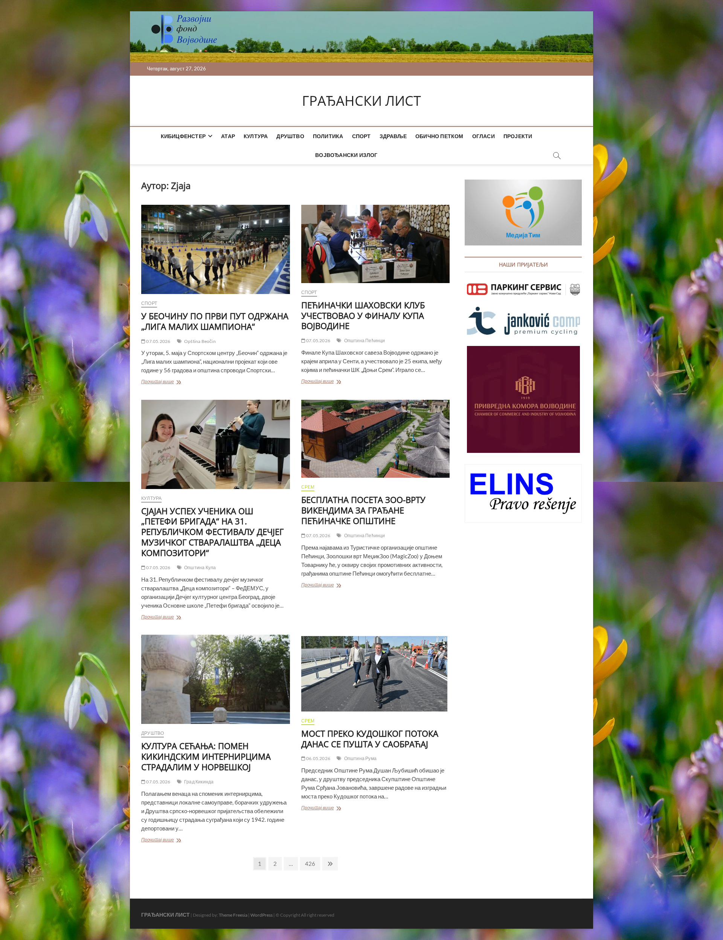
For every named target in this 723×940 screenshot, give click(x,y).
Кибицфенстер (183, 136)
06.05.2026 (317, 758)
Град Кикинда (199, 782)
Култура (256, 136)
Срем (308, 487)
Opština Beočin (200, 341)
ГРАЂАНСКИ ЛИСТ (361, 101)
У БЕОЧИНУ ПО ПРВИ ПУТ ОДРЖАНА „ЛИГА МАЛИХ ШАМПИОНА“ (214, 321)
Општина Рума (360, 758)
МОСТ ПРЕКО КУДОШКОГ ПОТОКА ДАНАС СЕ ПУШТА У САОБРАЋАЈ (369, 739)
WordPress (261, 915)
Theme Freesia (233, 915)
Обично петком (439, 136)
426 (311, 863)
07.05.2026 (157, 341)
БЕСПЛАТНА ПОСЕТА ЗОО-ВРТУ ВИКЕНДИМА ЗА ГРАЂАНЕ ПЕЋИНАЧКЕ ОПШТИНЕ (363, 510)
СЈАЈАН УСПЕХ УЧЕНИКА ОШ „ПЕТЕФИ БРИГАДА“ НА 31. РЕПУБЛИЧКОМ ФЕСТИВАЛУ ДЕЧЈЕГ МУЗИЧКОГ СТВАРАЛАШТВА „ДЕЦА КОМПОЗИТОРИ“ (212, 532)
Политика (328, 136)
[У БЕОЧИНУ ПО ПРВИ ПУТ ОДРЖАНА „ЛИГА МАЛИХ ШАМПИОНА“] (215, 249)
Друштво (290, 136)
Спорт (361, 136)
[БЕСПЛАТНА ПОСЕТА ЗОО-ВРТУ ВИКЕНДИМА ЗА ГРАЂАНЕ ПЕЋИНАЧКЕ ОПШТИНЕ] (375, 439)
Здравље (393, 136)
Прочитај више (172, 382)
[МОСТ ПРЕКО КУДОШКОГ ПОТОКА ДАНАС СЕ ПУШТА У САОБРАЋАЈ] (375, 673)
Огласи (483, 136)
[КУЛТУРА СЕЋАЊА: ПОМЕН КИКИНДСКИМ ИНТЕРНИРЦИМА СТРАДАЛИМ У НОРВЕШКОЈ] (215, 679)
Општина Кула (200, 567)
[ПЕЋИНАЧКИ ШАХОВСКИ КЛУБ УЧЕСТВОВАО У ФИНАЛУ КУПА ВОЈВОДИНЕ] (375, 244)
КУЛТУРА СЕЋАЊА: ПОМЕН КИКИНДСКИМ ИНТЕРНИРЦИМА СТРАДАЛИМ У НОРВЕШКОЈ (206, 756)
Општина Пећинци (364, 340)
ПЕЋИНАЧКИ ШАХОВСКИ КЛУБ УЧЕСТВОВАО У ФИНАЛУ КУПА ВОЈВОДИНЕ (363, 315)
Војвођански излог (346, 155)
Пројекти (517, 136)
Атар (228, 136)
